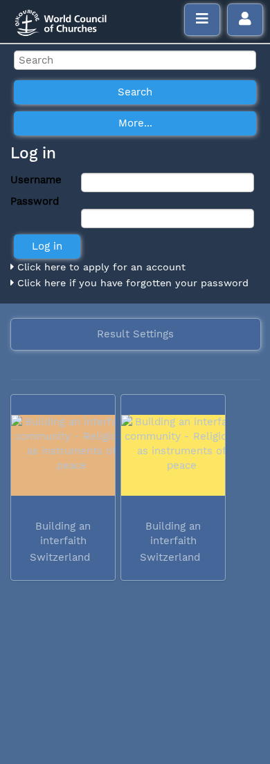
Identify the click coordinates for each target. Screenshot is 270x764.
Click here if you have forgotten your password (131, 282)
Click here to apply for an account (100, 266)
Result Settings (135, 334)
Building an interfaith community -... (62, 540)
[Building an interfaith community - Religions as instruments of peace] (63, 455)
